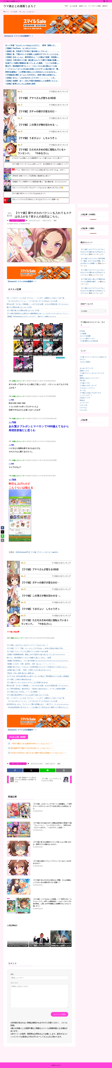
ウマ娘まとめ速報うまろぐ (20, 6)
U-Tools (82, 331)
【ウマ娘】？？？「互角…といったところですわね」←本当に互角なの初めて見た (35, 648)
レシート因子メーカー (87, 338)
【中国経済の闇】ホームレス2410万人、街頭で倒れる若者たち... (31, 75)
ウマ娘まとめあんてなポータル (90, 393)
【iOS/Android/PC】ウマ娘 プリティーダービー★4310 (36, 552)
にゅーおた (83, 410)
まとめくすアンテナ (86, 368)
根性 (55, 220)
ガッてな (83, 390)
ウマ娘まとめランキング (88, 385)
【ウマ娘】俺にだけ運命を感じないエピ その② (23, 310)
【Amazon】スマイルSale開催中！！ (18, 36)
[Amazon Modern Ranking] (60, 357)
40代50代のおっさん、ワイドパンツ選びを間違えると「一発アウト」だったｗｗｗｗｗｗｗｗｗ (38, 704)
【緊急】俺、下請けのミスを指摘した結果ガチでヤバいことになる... (32, 54)
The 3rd (82, 380)
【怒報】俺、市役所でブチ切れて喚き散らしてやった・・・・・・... (32, 51)
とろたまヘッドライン (87, 388)
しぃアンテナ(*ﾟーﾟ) (86, 395)
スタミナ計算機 (85, 336)
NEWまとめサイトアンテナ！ (90, 378)
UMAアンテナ (84, 371)
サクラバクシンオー (34, 220)
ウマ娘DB (83, 333)
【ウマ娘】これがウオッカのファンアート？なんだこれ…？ (27, 645)
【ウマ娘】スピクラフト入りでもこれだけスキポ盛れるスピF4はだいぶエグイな (92, 251)
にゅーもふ (83, 407)
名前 (12, 974)
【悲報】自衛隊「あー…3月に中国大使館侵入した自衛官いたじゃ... (32, 81)
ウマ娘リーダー (85, 383)
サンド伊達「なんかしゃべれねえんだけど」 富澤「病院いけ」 (31, 45)
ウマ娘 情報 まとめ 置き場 (89, 341)
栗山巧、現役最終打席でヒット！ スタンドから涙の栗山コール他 (31, 66)
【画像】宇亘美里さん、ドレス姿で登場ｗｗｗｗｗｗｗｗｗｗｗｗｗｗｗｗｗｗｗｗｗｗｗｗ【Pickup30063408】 (38, 660)
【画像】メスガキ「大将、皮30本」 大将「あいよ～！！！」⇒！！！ (31, 664)
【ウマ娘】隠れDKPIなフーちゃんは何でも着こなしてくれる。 (28, 695)
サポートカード (47, 220)
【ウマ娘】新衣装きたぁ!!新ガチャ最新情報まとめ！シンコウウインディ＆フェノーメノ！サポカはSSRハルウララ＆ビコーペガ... (38, 313)
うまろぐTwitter (85, 362)
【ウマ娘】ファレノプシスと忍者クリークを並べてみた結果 (27, 651)
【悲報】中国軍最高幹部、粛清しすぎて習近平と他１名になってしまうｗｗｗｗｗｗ (36, 654)
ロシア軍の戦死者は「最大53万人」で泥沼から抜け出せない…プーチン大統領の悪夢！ (37, 688)
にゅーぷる (83, 405)
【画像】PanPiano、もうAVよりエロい (21, 48)
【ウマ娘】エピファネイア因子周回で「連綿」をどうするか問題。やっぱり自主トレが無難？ (92, 260)
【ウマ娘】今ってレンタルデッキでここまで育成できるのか (27, 682)
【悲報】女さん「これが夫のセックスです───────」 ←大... (31, 78)
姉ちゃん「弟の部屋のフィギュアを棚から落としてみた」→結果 (29, 657)
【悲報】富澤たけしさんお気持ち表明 (20, 84)
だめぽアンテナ (85, 397)
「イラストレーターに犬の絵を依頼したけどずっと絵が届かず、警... (32, 69)
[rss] (104, 1)
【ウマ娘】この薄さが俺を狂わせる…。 (20, 679)
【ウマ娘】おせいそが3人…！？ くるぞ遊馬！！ (23, 692)
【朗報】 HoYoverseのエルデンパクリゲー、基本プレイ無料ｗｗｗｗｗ (31, 316)
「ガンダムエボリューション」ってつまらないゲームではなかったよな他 (32, 301)
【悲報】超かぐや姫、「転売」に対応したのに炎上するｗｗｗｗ (29, 670)
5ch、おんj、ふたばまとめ (17, 220)
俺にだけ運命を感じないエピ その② (19, 307)
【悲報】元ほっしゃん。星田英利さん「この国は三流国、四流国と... (32, 57)
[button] (15, 770)
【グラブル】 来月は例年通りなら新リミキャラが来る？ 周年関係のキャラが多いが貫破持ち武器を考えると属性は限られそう (38, 676)
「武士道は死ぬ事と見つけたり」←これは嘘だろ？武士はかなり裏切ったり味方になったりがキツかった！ (38, 707)
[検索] (107, 1)
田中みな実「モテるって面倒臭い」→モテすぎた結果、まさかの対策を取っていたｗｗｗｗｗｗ (38, 304)
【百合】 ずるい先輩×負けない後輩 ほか (20, 673)
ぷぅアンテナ (84, 402)
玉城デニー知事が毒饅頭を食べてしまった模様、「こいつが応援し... (32, 63)
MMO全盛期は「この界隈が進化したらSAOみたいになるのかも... (31, 72)
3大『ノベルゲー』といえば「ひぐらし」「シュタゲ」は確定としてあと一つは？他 (35, 298)
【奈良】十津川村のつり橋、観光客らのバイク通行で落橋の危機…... (32, 60)
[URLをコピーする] (64, 770)
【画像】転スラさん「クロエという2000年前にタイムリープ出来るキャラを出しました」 (37, 667)
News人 (82, 400)
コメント (14, 982)
